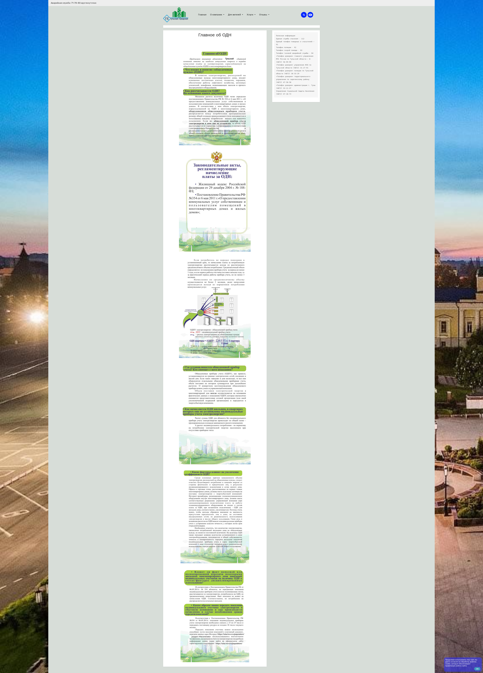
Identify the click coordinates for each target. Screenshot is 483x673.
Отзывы (263, 15)
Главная (202, 15)
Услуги (250, 15)
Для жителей (235, 15)
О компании (216, 15)
